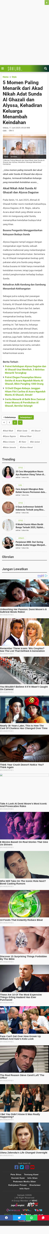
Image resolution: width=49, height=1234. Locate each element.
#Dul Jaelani (35, 441)
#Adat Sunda (22, 430)
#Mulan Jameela (9, 447)
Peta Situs (16, 1174)
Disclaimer (35, 1185)
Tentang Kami (31, 1174)
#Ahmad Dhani (25, 436)
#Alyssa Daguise (9, 436)
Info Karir (25, 1188)
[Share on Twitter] (19, 1217)
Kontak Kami (18, 1178)
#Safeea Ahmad (26, 447)
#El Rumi (22, 441)
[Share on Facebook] (6, 1217)
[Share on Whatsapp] (31, 1217)
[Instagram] (27, 1167)
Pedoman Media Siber (24, 1181)
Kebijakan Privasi (17, 1185)
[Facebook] (17, 1167)
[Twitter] (22, 1167)
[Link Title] (3, 68)
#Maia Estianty (9, 441)
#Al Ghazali (35, 430)
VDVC (34, 1201)
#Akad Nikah (8, 430)
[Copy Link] (43, 1217)
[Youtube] (32, 1167)
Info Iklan (32, 1178)
